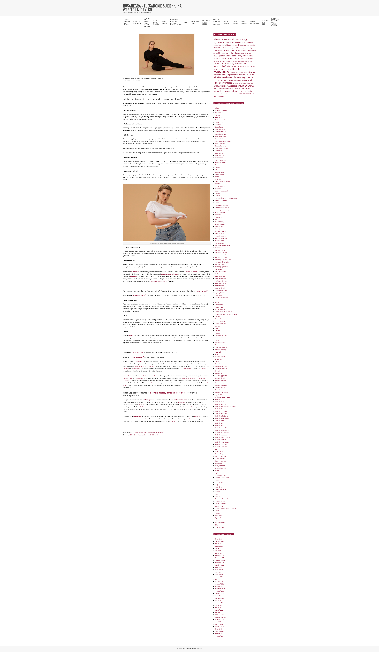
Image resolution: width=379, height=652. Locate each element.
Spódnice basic (220, 364)
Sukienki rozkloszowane (223, 437)
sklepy (217, 361)
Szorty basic (219, 463)
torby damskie (219, 487)
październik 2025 (220, 560)
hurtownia (134, 272)
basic (130, 335)
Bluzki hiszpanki (220, 132)
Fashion (217, 196)
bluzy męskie (219, 158)
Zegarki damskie (220, 527)
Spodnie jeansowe (221, 385)
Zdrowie (217, 525)
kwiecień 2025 (219, 574)
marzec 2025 (219, 577)
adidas (217, 108)
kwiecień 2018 (219, 631)
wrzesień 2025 (219, 563)
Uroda (217, 511)
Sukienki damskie (140, 366)
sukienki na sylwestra (222, 432)
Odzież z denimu (220, 324)
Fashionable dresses (151, 383)
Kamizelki (218, 215)
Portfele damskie (220, 345)
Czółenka (218, 179)
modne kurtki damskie (240, 80)
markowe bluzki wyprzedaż (224, 75)
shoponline (218, 359)
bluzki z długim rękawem (223, 141)
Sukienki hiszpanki (221, 414)
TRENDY (217, 494)
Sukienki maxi (219, 421)
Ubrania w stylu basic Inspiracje (225, 508)
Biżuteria (218, 125)
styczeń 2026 (219, 553)
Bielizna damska (220, 120)
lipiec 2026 (218, 539)
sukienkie (181, 402)
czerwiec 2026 (219, 541)
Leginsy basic (219, 293)
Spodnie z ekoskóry (221, 390)
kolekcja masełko (220, 231)
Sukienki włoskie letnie (233, 91)
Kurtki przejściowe (221, 281)
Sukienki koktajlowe (221, 416)
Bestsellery (218, 117)
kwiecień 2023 (219, 624)
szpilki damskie (220, 473)
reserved (218, 352)
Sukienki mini (219, 425)
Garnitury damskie (221, 200)
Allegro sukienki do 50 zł (227, 39)
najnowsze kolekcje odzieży (159, 281)
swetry (217, 449)
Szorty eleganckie (220, 468)
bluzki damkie (228, 45)
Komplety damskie (221, 252)
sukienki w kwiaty (220, 440)
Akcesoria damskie (221, 110)
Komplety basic (220, 250)
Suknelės (139, 361)
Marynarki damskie (221, 297)
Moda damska (219, 305)
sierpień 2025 (219, 565)
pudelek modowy (220, 350)
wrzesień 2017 (219, 636)
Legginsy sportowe (221, 290)
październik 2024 (220, 589)
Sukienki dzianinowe (221, 409)
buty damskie (219, 172)
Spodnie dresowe (220, 380)
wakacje (217, 513)
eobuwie (218, 193)
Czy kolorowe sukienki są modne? (232, 49)
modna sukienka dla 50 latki (223, 80)
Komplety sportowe (221, 267)
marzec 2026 (219, 548)
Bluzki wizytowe (220, 139)
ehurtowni (133, 276)
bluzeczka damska (233, 42)
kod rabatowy (219, 222)
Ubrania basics (220, 501)
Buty (216, 170)
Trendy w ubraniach (221, 499)
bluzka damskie (247, 42)
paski (216, 328)
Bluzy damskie (219, 155)
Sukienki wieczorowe (222, 442)
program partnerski (221, 347)
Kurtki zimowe (219, 286)
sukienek (126, 369)
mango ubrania (247, 72)
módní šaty (169, 364)
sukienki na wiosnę (226, 89)
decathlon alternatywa (222, 181)
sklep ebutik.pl (246, 85)
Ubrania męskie (220, 506)
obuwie (217, 316)
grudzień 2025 (219, 555)
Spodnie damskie (220, 378)
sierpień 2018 (219, 627)
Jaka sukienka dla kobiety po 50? (233, 55)
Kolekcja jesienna (220, 229)
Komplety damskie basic (223, 255)
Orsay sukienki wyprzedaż (225, 85)
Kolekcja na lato (220, 234)
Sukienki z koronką (221, 444)
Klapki (217, 219)
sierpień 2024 (219, 593)
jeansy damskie (220, 212)
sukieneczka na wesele (222, 397)
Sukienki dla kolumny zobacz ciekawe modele (148, 432)
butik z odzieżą (222, 47)
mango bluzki (235, 72)
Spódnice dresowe (221, 369)
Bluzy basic (218, 151)
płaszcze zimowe (220, 338)
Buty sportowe (219, 174)
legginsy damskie (220, 288)
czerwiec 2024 (219, 598)
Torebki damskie (220, 489)
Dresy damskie (220, 186)
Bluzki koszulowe (220, 134)
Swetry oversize (220, 459)
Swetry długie (219, 454)
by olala (141, 404)
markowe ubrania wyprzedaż (238, 77)
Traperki (217, 492)
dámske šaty (136, 369)
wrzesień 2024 (219, 591)
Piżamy (217, 331)
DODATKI (218, 184)
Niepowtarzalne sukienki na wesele (226, 314)
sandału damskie (220, 357)
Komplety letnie (220, 264)
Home (217, 203)
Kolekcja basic (219, 226)
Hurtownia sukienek (221, 205)
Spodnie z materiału (221, 392)
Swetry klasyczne (220, 456)
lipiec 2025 (218, 567)
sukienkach (137, 357)
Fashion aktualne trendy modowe (226, 198)
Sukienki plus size (137, 352)
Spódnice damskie (221, 366)
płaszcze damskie (221, 335)
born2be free (219, 167)
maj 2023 (218, 622)
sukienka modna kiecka (169, 274)
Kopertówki (218, 269)
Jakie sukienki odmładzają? (232, 62)
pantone (217, 326)
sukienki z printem (221, 447)
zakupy (217, 520)
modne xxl (202, 291)
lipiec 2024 (218, 596)
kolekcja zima (219, 241)
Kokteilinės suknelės (149, 376)
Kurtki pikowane (220, 279)
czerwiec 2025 (219, 570)
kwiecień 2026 (219, 546)
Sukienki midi (219, 423)
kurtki (140, 407)
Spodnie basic (219, 373)
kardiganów (149, 400)
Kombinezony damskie (222, 245)
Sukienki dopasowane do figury (225, 406)
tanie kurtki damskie (233, 94)
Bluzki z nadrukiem (221, 148)
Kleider (203, 369)
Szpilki (217, 470)
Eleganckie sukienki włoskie (231, 53)
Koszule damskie (220, 271)
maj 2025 (218, 572)
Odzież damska (220, 319)
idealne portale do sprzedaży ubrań (227, 210)
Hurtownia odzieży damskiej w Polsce (166, 393)
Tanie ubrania (220, 96)
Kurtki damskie (220, 274)
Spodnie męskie (220, 387)
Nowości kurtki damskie (246, 83)
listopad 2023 (219, 615)
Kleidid (151, 366)
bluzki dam (218, 45)
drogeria (218, 189)
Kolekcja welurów (220, 236)
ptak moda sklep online (139, 419)
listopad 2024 (219, 586)
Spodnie (217, 371)
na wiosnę (236, 83)
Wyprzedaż (218, 515)
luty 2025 (218, 579)
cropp (217, 177)
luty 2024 (218, 608)
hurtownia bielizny (180, 400)
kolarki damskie (220, 224)
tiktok (217, 480)
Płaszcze (217, 333)
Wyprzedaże (219, 518)
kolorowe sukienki (233, 66)
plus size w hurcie (139, 295)
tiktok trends (219, 482)
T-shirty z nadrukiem (222, 477)
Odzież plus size (220, 321)
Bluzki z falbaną (220, 143)
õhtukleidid (186, 369)
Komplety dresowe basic (223, 260)
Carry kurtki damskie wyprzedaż (239, 48)
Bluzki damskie (220, 129)
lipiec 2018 (218, 629)
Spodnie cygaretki (221, 376)
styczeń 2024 (219, 610)
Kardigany (218, 217)
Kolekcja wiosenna (221, 238)
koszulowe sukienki (225, 69)
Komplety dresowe (221, 257)
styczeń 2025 (219, 582)
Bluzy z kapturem (220, 162)
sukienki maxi (127, 378)
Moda (217, 300)
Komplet (217, 248)
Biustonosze (219, 122)
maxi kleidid (140, 378)
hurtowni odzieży (191, 272)
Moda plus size (220, 309)
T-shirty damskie (220, 475)
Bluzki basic (219, 127)
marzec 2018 (219, 634)
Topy (216, 485)
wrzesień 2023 (219, 619)
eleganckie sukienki (221, 191)
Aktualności (219, 113)
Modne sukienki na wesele (132, 81)
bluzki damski (240, 45)
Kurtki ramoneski (220, 283)
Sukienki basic (219, 402)
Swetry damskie (220, 451)
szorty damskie (220, 466)
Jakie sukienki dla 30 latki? (233, 58)
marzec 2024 (219, 605)
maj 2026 (218, 544)
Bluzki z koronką (220, 146)
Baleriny (217, 115)
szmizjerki (187, 407)
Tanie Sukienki (127, 376)
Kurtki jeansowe (220, 276)
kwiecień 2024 (219, 603)
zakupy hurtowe (220, 522)
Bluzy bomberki (220, 153)
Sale (216, 354)
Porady (217, 340)
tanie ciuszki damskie (220, 94)
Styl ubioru (218, 395)
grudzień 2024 (219, 584)
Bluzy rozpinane (220, 160)
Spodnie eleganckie (221, 383)
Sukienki (217, 399)
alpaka (173, 421)
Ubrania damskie (220, 504)
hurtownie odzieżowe (222, 207)
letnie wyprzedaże (226, 70)
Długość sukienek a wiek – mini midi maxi (144, 435)
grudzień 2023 (219, 612)
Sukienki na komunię (222, 430)
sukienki (216, 88)
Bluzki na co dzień (221, 136)
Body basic (218, 165)
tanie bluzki (249, 91)
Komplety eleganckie (222, 262)
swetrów (189, 419)
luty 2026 (218, 551)
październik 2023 (220, 617)
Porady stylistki (220, 342)
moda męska (219, 307)
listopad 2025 (219, 558)
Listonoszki (218, 295)
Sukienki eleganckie (221, 411)
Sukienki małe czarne (222, 418)
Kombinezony (219, 243)
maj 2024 (218, 600)
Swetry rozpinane (221, 461)
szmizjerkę (137, 416)
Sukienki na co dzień (188, 378)
